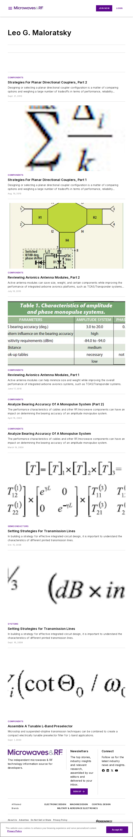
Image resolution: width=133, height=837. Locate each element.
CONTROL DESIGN (101, 804)
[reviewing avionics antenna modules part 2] (66, 235)
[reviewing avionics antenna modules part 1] (66, 333)
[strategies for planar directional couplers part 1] (66, 138)
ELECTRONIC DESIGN (55, 804)
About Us (12, 820)
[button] (10, 8)
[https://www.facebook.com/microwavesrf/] (103, 770)
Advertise (24, 820)
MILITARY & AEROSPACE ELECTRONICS (77, 808)
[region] (66, 829)
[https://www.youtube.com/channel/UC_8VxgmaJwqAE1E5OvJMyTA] (116, 770)
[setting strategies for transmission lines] (66, 489)
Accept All (117, 830)
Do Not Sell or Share (41, 820)
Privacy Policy (60, 820)
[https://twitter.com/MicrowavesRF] (112, 770)
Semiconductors (18, 526)
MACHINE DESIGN (79, 804)
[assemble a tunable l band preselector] (66, 684)
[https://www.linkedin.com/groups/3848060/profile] (107, 770)
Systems (13, 624)
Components (15, 77)
